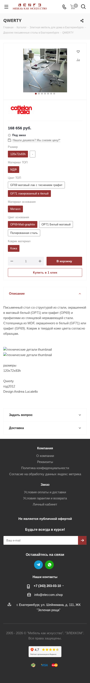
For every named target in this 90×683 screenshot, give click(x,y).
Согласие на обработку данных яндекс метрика (45, 474)
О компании (45, 456)
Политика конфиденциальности (45, 468)
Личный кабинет (45, 504)
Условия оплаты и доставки (45, 492)
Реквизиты (45, 462)
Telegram (38, 564)
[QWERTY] (45, 70)
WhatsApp (49, 564)
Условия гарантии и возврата (45, 498)
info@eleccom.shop (48, 595)
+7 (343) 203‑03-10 (47, 586)
